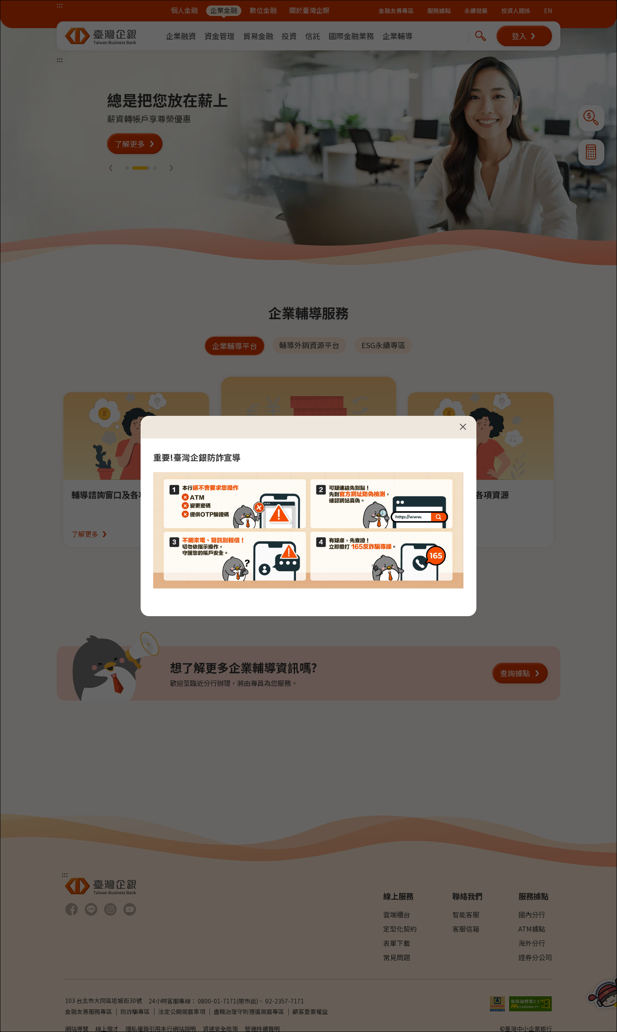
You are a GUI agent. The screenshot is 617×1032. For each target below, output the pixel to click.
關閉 (463, 427)
